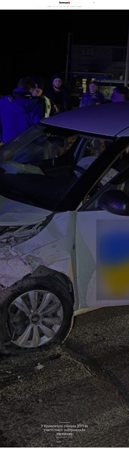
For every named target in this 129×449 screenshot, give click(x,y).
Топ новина (50, 6)
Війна (64, 6)
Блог (68, 6)
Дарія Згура (58, 441)
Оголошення (79, 6)
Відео (61, 6)
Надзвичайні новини (64, 422)
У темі (54, 6)
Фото (58, 6)
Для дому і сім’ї (72, 6)
